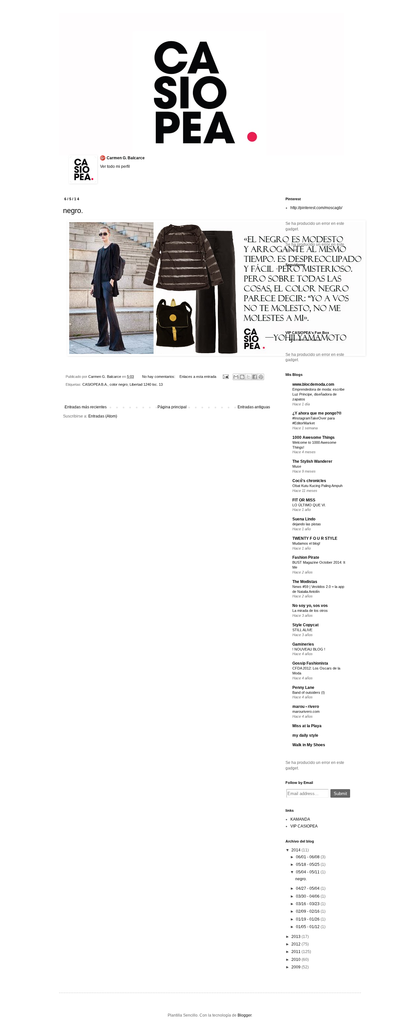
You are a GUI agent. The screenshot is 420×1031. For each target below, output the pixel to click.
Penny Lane (303, 687)
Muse (296, 466)
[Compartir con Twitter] (248, 377)
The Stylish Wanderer (312, 461)
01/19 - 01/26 (308, 919)
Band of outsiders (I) (308, 692)
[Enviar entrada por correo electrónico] (225, 377)
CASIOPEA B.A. (95, 384)
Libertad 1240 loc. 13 (146, 384)
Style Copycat (305, 625)
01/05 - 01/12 (308, 926)
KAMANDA (300, 819)
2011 (296, 951)
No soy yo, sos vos (310, 605)
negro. (73, 210)
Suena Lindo (303, 519)
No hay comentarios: (159, 377)
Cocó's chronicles (309, 480)
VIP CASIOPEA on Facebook (305, 340)
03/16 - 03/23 (308, 904)
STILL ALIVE (302, 630)
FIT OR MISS (303, 500)
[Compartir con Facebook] (254, 377)
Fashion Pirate (305, 557)
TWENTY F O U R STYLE (314, 538)
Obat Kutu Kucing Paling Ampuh (317, 486)
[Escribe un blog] (242, 377)
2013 (296, 936)
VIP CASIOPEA (304, 826)
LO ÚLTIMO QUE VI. (309, 505)
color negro (119, 384)
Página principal (172, 407)
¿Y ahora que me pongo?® (317, 413)
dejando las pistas (306, 524)
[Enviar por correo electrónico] (236, 377)
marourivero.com (306, 711)
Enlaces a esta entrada (197, 377)
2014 (296, 850)
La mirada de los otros (310, 611)
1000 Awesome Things (313, 437)
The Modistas (304, 581)
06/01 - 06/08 (308, 857)
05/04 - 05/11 (308, 872)
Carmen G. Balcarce (126, 158)
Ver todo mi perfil (115, 166)
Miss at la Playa (307, 726)
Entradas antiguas (254, 407)
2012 (296, 944)
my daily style (305, 735)
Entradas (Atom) (102, 416)
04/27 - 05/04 (308, 888)
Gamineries (303, 644)
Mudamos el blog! (306, 543)
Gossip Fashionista (310, 663)
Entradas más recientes (86, 407)
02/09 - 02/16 (308, 911)
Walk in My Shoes (308, 745)
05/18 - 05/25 (308, 864)
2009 (296, 967)
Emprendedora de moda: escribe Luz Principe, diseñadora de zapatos (318, 394)
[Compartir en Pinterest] (261, 377)
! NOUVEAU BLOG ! (308, 649)
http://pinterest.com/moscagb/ (316, 207)
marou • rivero (305, 706)
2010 (296, 959)
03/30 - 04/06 (308, 896)
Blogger (244, 1015)
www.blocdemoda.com (313, 384)
